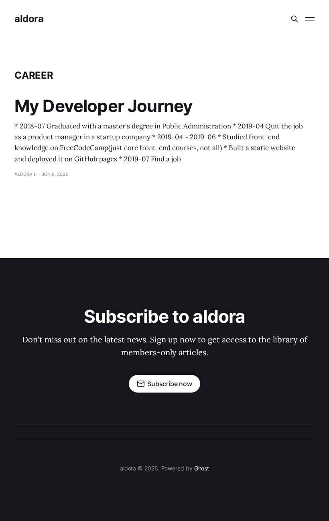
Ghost (201, 468)
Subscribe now (169, 384)
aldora (28, 19)
